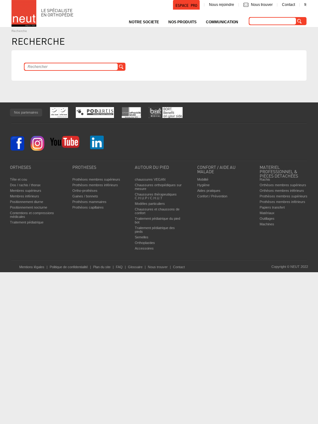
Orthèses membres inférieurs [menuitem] (282, 190)
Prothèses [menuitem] (84, 168)
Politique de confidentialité (69, 267)
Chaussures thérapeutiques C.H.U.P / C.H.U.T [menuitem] (156, 196)
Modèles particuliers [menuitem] (150, 203)
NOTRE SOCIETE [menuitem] (144, 22)
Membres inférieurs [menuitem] (24, 196)
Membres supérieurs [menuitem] (25, 190)
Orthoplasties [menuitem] (145, 243)
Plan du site (102, 267)
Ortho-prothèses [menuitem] (85, 190)
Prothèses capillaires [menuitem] (88, 207)
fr (305, 4)
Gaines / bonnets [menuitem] (85, 196)
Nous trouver (262, 4)
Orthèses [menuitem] (20, 168)
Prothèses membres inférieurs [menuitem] (95, 185)
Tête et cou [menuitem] (18, 179)
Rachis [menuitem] (265, 179)
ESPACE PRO (186, 5)
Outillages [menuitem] (267, 218)
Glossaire (135, 267)
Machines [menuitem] (267, 224)
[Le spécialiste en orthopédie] (23, 13)
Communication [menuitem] (222, 22)
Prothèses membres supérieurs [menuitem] (96, 179)
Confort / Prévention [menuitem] (212, 196)
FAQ (119, 267)
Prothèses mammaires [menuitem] (89, 202)
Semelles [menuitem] (141, 237)
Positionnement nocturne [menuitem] (28, 207)
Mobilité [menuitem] (202, 179)
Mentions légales (31, 267)
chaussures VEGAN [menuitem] (150, 179)
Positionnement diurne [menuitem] (26, 202)
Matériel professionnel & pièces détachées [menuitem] (279, 170)
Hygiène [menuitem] (203, 185)
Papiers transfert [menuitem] (272, 207)
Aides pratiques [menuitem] (208, 190)
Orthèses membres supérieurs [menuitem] (283, 185)
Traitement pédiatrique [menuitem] (26, 222)
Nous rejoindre (221, 4)
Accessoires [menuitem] (144, 248)
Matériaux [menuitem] (267, 213)
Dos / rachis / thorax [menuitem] (25, 185)
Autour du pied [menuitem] (152, 168)
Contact (288, 4)
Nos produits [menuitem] (182, 22)
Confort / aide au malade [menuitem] (216, 170)
